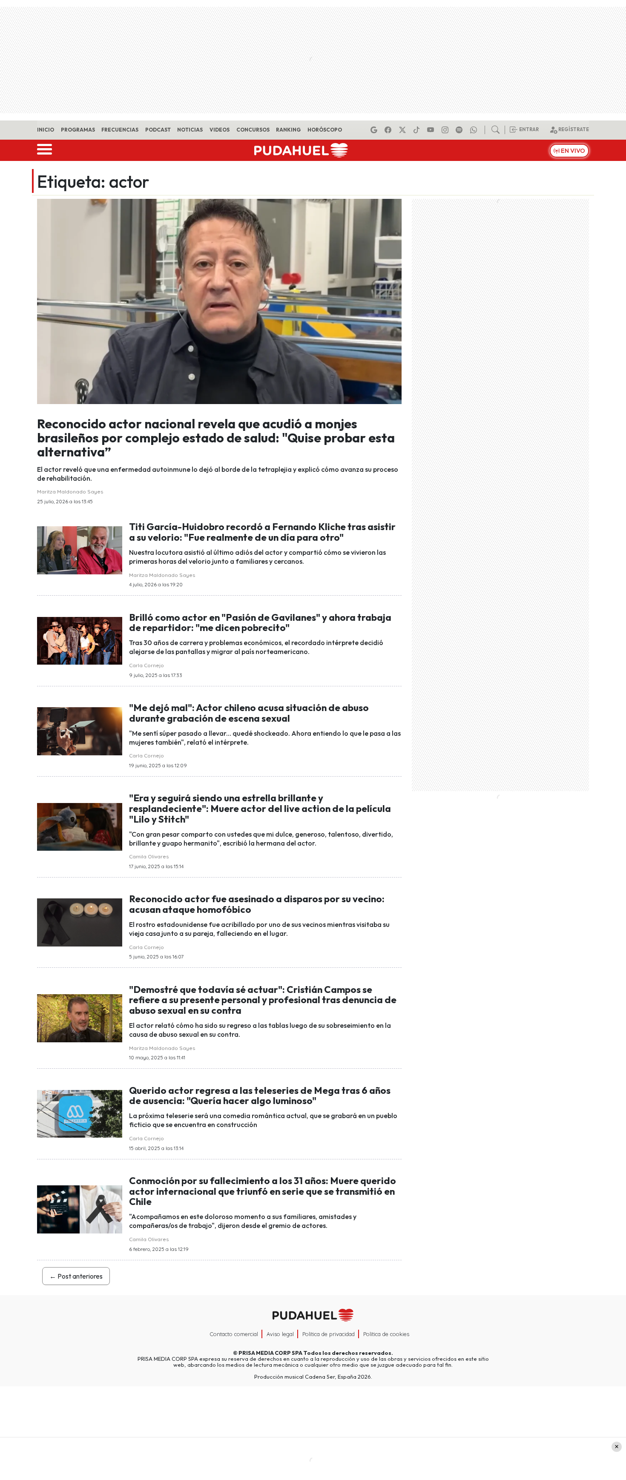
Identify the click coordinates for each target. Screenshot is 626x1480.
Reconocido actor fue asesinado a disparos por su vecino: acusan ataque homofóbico (257, 904)
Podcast (158, 129)
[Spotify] (460, 130)
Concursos (253, 129)
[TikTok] (417, 130)
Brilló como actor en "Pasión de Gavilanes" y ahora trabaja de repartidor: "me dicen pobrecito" (260, 622)
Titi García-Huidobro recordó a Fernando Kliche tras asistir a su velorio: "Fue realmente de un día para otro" (262, 532)
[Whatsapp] (475, 130)
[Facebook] (389, 130)
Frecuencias (119, 129)
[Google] (375, 130)
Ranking (288, 129)
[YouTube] (431, 130)
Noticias (190, 129)
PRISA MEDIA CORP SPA (270, 1352)
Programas (78, 129)
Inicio (45, 129)
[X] (403, 130)
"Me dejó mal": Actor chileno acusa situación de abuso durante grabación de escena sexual (249, 713)
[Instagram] (446, 130)
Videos (220, 129)
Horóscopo (324, 129)
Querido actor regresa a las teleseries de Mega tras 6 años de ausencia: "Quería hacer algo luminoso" (260, 1095)
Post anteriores (76, 1276)
